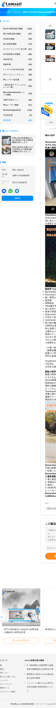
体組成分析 (17, 59)
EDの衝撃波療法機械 (17, 34)
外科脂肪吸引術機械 (17, 54)
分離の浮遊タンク (17, 100)
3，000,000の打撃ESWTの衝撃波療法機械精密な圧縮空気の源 (40, 667)
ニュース (4, 680)
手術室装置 (17, 115)
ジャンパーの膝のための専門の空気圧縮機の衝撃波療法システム (40, 687)
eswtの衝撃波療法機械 (17, 29)
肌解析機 (17, 64)
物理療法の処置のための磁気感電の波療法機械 (40, 676)
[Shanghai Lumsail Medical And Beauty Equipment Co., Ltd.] (12, 4)
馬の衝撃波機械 (17, 44)
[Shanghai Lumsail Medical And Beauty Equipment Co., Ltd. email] (4, 191)
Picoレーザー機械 (17, 105)
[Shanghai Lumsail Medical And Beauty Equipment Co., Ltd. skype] (17, 191)
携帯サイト (5, 688)
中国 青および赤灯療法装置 (22, 704)
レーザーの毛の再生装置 (17, 69)
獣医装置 (17, 120)
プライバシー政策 (7, 692)
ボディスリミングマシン (17, 74)
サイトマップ (5, 684)
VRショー (4, 673)
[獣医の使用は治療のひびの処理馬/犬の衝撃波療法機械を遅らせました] (6, 149)
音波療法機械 (17, 39)
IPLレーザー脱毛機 (17, 80)
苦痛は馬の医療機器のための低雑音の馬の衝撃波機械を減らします (22, 140)
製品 (2, 669)
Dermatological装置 (17, 110)
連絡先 (17, 198)
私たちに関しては (7, 676)
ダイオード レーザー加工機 (17, 49)
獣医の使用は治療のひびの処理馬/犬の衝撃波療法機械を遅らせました (22, 149)
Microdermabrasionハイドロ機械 (17, 93)
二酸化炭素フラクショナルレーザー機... (17, 86)
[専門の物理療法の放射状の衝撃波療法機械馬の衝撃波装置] (21, 607)
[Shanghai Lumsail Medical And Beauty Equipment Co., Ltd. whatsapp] (10, 191)
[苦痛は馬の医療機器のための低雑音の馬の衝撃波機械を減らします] (6, 140)
